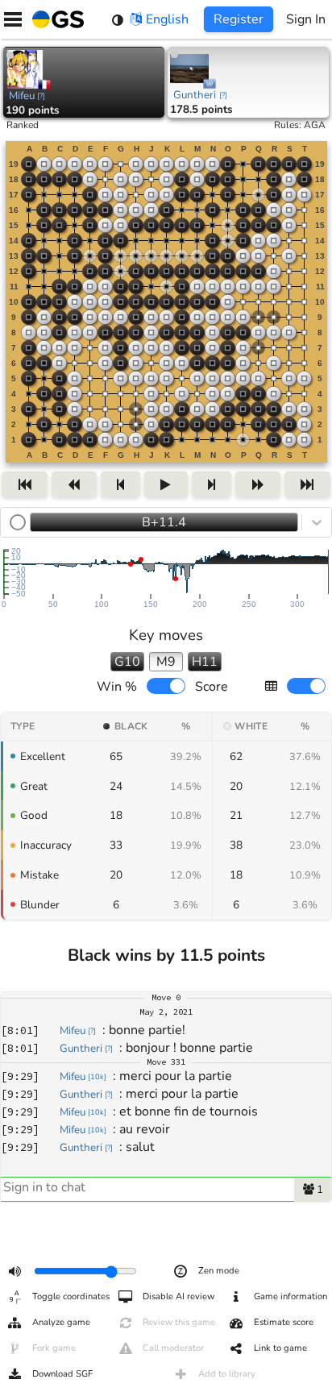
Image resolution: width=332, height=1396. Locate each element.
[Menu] (13, 19)
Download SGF (62, 1374)
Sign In (306, 19)
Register (239, 19)
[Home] (55, 19)
